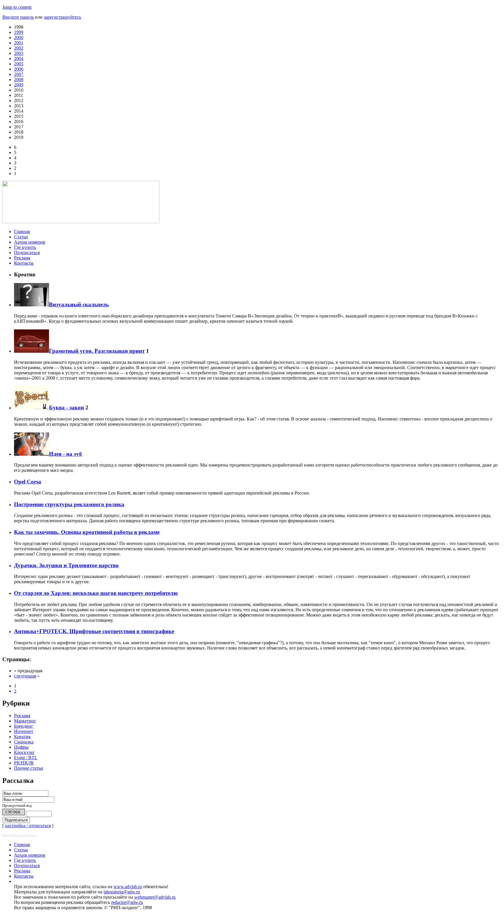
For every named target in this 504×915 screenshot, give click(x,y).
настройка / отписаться (28, 825)
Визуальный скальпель (79, 304)
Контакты (24, 263)
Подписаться (27, 252)
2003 (18, 53)
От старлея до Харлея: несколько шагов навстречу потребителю (96, 593)
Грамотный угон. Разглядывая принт (97, 351)
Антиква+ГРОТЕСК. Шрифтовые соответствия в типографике (94, 631)
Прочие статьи (28, 768)
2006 (18, 69)
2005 (18, 63)
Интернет (23, 731)
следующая (25, 675)
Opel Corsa (27, 482)
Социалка (24, 741)
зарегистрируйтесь (62, 17)
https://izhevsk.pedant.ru (18, 835)
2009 (18, 84)
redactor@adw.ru (127, 902)
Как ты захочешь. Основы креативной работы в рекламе (87, 532)
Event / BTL (25, 757)
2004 (18, 58)
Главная (22, 231)
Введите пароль (18, 17)
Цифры (21, 747)
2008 (18, 79)
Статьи (21, 236)
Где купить (25, 247)
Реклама (22, 257)
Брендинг (23, 726)
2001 (18, 42)
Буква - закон (66, 407)
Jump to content (17, 7)
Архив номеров (29, 242)
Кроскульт (24, 752)
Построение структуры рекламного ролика (69, 504)
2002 (18, 48)
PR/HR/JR (24, 762)
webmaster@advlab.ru (155, 897)
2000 (18, 37)
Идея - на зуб (65, 454)
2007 (18, 74)
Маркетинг (25, 720)
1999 (18, 32)
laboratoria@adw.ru (122, 891)
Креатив (22, 736)
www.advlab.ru (127, 886)
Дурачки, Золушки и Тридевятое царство (66, 565)
